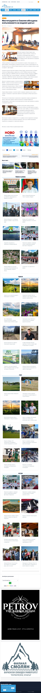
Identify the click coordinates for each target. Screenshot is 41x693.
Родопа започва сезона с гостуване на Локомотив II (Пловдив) (10, 466)
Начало (3, 9)
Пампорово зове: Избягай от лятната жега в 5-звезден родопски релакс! (28, 320)
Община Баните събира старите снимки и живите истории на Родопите (11, 517)
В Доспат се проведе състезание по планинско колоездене (28, 466)
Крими (27, 9)
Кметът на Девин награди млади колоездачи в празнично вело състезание (29, 442)
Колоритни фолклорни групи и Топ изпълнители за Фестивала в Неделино (11, 541)
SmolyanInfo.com (6, 684)
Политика (14, 9)
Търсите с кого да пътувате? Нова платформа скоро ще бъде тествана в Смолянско (11, 368)
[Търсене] (38, 2)
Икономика (18, 9)
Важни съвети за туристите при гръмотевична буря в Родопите (8, 171)
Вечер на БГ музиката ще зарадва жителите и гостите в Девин (29, 220)
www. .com (10, 585)
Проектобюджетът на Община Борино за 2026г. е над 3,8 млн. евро (11, 220)
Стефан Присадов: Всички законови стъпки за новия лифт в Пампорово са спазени (29, 344)
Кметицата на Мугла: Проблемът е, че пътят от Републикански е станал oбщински (32, 172)
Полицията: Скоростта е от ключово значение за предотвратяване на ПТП (20, 171)
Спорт (38, 9)
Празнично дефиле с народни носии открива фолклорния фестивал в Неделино (29, 244)
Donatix (33, 691)
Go (10, 583)
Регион (11, 9)
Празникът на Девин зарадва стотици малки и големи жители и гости (29, 493)
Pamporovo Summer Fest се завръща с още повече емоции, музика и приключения (29, 297)
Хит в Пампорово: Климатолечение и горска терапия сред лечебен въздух (11, 320)
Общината (6, 9)
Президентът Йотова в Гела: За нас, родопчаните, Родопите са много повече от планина (29, 564)
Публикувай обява (4, 1)
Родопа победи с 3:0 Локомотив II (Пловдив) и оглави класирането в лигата (10, 442)
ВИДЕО (9, 1)
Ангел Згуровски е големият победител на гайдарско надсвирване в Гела (28, 541)
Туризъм (34, 9)
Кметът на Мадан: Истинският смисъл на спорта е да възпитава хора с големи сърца (29, 419)
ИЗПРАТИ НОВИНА (13, 1)
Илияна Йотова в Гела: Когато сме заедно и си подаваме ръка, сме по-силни (10, 564)
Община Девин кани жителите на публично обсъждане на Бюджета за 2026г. (11, 197)
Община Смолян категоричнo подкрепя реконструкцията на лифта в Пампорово (29, 368)
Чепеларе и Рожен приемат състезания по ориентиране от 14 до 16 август (29, 395)
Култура (31, 9)
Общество (23, 9)
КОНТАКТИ (18, 1)
